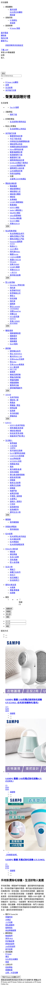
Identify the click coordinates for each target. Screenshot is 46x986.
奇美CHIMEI (15, 321)
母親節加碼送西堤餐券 (19, 147)
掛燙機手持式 (15, 290)
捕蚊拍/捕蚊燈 (15, 431)
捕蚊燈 (12, 552)
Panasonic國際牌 (16, 242)
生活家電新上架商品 (18, 129)
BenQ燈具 (14, 344)
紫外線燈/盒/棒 (15, 469)
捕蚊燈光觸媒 (15, 194)
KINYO (13, 319)
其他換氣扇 (14, 529)
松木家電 (9, 534)
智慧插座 (13, 443)
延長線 (12, 411)
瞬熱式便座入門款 (17, 239)
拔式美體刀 (14, 578)
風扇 (11, 467)
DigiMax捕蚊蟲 (16, 218)
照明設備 (13, 408)
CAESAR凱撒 (15, 257)
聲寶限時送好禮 (16, 136)
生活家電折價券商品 (18, 122)
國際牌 (12, 304)
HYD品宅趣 (14, 317)
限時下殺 (13, 115)
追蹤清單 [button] (9, 45)
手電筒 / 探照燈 (16, 496)
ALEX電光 (14, 249)
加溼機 (12, 593)
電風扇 (12, 403)
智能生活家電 (15, 483)
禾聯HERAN (15, 224)
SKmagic (13, 262)
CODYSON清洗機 (17, 456)
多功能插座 (14, 413)
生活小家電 (14, 557)
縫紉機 (8, 348)
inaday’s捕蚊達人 (16, 210)
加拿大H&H (14, 264)
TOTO (12, 244)
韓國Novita (14, 254)
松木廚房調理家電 (17, 544)
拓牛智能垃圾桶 (16, 450)
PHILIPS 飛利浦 (11, 549)
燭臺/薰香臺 (14, 590)
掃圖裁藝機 (14, 383)
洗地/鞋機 (13, 560)
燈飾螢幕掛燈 (15, 333)
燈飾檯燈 (13, 341)
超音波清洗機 (15, 477)
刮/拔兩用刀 (14, 580)
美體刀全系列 (15, 572)
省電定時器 (14, 493)
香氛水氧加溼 (10, 585)
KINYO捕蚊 (14, 207)
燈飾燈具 (13, 339)
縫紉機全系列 (15, 351)
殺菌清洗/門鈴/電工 (17, 436)
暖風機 (8, 519)
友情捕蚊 (13, 199)
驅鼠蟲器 (13, 186)
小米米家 (13, 446)
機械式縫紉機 (15, 375)
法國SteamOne (15, 311)
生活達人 (9, 440)
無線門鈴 (13, 491)
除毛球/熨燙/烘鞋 (16, 433)
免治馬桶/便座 (11, 231)
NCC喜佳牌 (14, 367)
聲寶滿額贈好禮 (16, 152)
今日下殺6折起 (15, 139)
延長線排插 (14, 507)
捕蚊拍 (12, 197)
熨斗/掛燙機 (10, 282)
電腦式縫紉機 (15, 377)
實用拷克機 (14, 385)
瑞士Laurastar (15, 306)
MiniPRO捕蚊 (15, 213)
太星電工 (13, 499)
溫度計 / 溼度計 (16, 501)
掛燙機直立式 (15, 293)
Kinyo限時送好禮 (16, 149)
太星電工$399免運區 (18, 179)
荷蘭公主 (13, 314)
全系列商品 (14, 397)
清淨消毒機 (14, 472)
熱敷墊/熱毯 (14, 464)
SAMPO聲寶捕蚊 (16, 202)
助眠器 (12, 488)
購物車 (3, 35)
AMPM (12, 448)
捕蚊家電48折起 (16, 144)
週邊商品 (13, 416)
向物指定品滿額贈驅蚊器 (19, 141)
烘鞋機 (12, 480)
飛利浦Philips (15, 252)
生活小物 (9, 567)
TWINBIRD (14, 309)
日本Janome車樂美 (17, 364)
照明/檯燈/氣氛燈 (16, 428)
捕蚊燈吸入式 (15, 191)
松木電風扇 (14, 542)
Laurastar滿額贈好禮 (17, 165)
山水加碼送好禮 (16, 171)
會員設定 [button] (19, 45)
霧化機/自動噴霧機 (17, 475)
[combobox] (23, 76)
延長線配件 (14, 509)
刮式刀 (12, 575)
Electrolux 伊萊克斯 (17, 285)
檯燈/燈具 (9, 330)
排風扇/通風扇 (11, 527)
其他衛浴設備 (15, 275)
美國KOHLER (15, 260)
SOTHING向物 (15, 461)
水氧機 (12, 587)
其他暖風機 (14, 522)
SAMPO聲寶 (15, 267)
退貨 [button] (14, 45)
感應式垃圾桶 (15, 485)
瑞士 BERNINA (16, 354)
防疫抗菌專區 (15, 174)
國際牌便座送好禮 (17, 160)
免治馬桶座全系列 (17, 234)
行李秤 (12, 504)
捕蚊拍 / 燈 (14, 400)
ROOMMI (13, 323)
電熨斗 (12, 296)
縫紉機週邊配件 (16, 388)
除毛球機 (13, 298)
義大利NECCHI (16, 356)
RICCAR (13, 369)
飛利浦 (12, 288)
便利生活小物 (15, 512)
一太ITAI (13, 272)
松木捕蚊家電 (15, 539)
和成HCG (13, 246)
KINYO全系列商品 (17, 425)
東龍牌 (12, 372)
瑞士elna (13, 362)
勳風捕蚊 (13, 205)
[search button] (2, 78)
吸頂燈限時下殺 (16, 155)
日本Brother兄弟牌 (17, 359)
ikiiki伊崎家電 (15, 459)
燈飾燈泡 (13, 336)
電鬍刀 (12, 569)
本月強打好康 (10, 133)
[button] (23, 15)
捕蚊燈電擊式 (15, 189)
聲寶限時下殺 (15, 157)
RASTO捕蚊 (14, 221)
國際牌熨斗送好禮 (17, 168)
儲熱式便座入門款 (17, 236)
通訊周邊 (13, 554)
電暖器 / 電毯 (15, 405)
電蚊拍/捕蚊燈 (11, 183)
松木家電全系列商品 (18, 536)
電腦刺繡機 (14, 380)
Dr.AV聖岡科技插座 (17, 453)
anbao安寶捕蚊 (15, 216)
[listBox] (23, 630)
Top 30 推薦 (14, 107)
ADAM (8, 395)
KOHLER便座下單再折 (19, 163)
